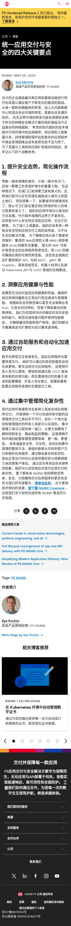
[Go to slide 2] (22, 741)
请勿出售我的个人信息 (32, 908)
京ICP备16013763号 (14, 912)
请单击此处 (43, 483)
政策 (21, 902)
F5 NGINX (18, 578)
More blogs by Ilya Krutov (20, 635)
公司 (5, 36)
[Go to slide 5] (48, 741)
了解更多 (8, 21)
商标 (9, 902)
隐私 (34, 902)
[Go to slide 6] (57, 741)
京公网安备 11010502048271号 (21, 916)
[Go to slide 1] (13, 741)
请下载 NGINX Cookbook (46, 488)
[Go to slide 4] (39, 741)
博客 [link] (15, 36)
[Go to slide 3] (31, 741)
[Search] (59, 3)
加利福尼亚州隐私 (54, 902)
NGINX (10, 701)
